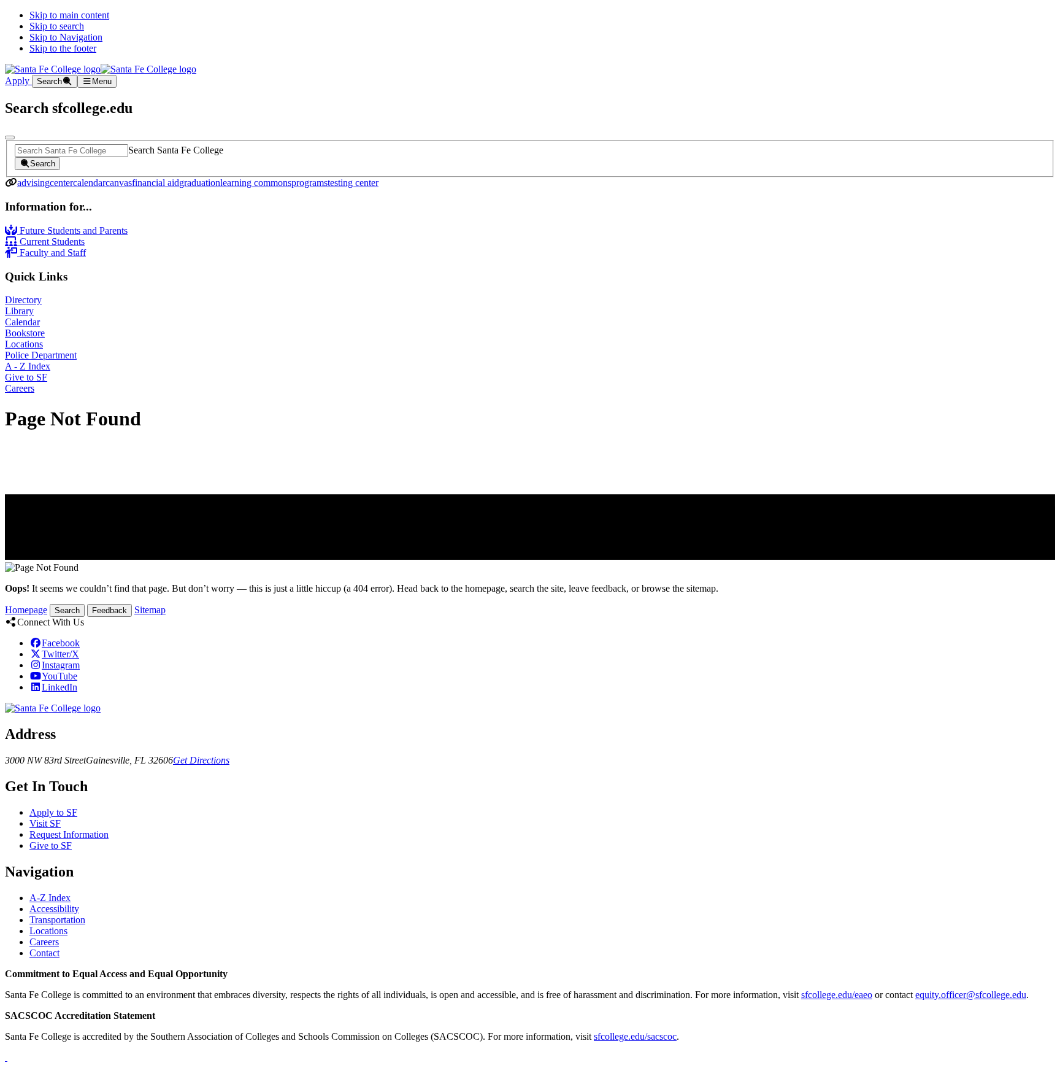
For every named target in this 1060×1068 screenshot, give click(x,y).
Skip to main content (69, 15)
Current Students (51, 241)
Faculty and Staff (51, 252)
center (61, 182)
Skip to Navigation (65, 37)
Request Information (69, 834)
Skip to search (56, 26)
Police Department (41, 355)
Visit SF (45, 823)
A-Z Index (50, 897)
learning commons (255, 182)
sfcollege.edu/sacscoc (635, 1036)
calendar (89, 182)
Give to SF (26, 377)
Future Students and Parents (72, 230)
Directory (23, 300)
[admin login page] (6, 1057)
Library (19, 311)
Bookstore (25, 333)
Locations (24, 344)
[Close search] (10, 137)
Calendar (22, 322)
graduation (199, 182)
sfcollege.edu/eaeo (836, 994)
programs (309, 182)
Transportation (57, 920)
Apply (18, 80)
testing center (353, 182)
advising (33, 182)
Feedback (109, 610)
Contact (44, 953)
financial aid (155, 182)
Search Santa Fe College (175, 150)
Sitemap (150, 610)
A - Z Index (27, 366)
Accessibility (54, 909)
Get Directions (201, 760)
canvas (119, 182)
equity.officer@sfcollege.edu (970, 994)
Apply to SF (53, 812)
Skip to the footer (62, 48)
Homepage (26, 610)
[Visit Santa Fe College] (53, 708)
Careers (19, 388)
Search (67, 610)
